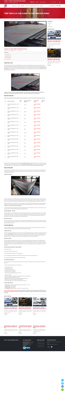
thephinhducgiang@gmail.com (14, 2)
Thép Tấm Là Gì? (8, 54)
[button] (45, 52)
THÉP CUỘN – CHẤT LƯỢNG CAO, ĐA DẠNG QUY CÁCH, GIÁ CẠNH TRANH (10, 308)
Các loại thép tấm (8, 59)
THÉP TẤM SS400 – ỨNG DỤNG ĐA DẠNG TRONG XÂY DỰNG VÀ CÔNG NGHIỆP (39, 326)
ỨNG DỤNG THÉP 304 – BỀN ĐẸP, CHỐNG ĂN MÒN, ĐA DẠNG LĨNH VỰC (39, 308)
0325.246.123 (6, 2)
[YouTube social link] (37, 2)
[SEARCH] (59, 2)
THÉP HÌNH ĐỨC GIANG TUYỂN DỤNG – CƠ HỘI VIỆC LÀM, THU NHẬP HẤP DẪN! (25, 326)
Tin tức (9, 19)
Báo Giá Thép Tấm (8, 56)
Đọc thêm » (49, 65)
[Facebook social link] (35, 2)
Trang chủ (5, 19)
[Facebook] (52, 347)
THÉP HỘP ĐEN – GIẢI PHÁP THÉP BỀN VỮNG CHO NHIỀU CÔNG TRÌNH (25, 308)
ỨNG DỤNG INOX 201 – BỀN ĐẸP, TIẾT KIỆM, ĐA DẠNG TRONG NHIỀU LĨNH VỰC (10, 326)
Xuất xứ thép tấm (8, 57)
